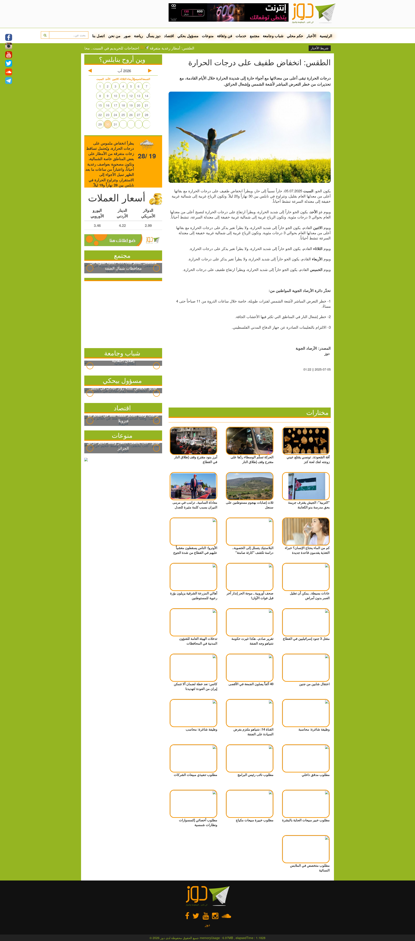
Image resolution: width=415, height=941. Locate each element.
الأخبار (311, 35)
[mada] (229, 10)
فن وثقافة (224, 35)
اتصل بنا (98, 35)
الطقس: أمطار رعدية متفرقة (193, 48)
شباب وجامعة (273, 35)
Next (156, 268)
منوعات (208, 35)
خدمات (241, 35)
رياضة (138, 35)
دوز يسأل (153, 35)
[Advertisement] (123, 313)
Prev (89, 268)
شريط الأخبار (320, 48)
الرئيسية (326, 35)
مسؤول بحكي (187, 35)
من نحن (114, 35)
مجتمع (254, 35)
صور (127, 35)
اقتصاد (169, 35)
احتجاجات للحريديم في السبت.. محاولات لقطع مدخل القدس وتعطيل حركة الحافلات (95, 48)
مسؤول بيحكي (122, 380)
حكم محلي (295, 35)
